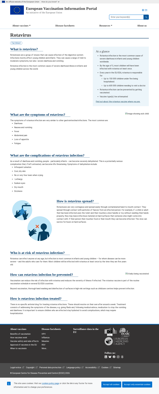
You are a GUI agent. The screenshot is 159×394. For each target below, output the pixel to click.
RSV (43, 345)
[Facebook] (114, 357)
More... (44, 348)
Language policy (73, 367)
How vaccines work (18, 337)
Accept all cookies (111, 384)
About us (142, 25)
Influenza (45, 337)
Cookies (104, 367)
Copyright (30, 367)
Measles (45, 341)
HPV (44, 334)
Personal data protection (50, 367)
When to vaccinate (18, 348)
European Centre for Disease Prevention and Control (124, 332)
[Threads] (122, 357)
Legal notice (15, 367)
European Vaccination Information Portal (61, 8)
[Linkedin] (106, 357)
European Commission (111, 332)
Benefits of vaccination (20, 334)
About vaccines (20, 25)
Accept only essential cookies (137, 384)
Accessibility (91, 367)
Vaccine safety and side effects (24, 341)
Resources (104, 25)
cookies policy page (50, 383)
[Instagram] (118, 357)
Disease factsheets (65, 25)
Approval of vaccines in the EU (23, 345)
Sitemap (117, 367)
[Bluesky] (110, 357)
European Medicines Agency (116, 341)
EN (146, 10)
